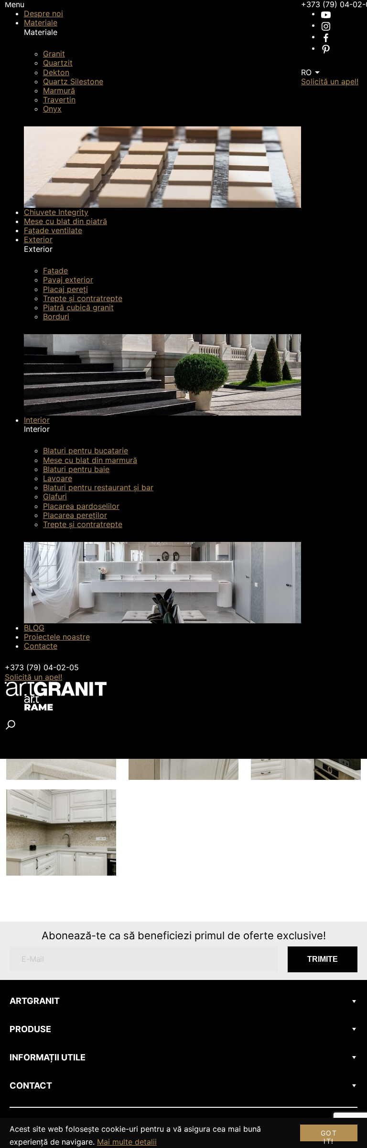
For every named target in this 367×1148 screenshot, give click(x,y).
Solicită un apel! (33, 677)
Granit (54, 53)
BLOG (34, 627)
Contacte (40, 646)
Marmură (59, 90)
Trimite (322, 959)
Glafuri (55, 496)
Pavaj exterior (68, 279)
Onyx (52, 108)
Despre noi (43, 13)
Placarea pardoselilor (81, 506)
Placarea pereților (75, 515)
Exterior (38, 239)
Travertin (59, 99)
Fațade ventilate (53, 230)
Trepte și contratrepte (82, 298)
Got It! (329, 1135)
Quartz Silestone (73, 81)
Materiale (40, 22)
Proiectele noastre (57, 637)
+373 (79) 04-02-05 (42, 667)
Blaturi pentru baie (76, 469)
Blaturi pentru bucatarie (85, 450)
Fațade (55, 270)
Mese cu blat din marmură (90, 460)
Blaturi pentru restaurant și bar (98, 487)
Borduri (56, 316)
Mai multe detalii (127, 1142)
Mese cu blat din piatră (65, 221)
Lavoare (57, 478)
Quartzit (58, 63)
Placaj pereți (65, 289)
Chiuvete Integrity (56, 212)
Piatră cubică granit (78, 307)
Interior (37, 420)
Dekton (56, 72)
